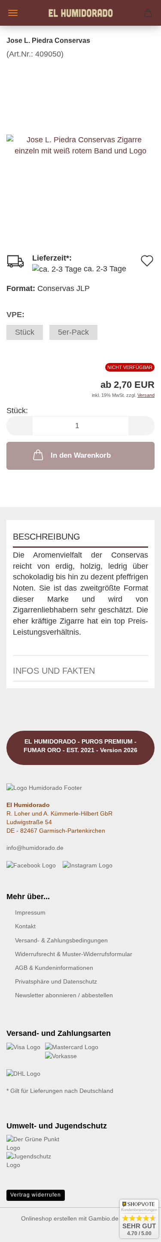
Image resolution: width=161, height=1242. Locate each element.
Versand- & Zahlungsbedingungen (61, 940)
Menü (13, 13)
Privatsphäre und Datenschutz (56, 981)
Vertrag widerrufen (35, 1195)
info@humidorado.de (35, 847)
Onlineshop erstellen (49, 1218)
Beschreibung (46, 536)
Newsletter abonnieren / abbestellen (64, 995)
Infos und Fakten (54, 670)
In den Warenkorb (81, 455)
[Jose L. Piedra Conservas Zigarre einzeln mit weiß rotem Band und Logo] (80, 123)
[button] (19, 425)
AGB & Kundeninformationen (54, 967)
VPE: (15, 314)
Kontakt (25, 926)
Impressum (30, 912)
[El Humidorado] (80, 13)
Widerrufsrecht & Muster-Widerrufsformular (73, 954)
